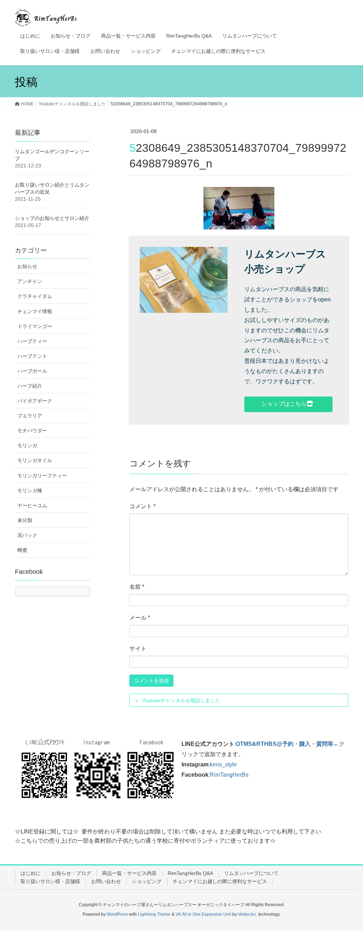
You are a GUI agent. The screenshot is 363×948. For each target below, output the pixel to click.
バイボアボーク (34, 401)
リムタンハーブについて (251, 873)
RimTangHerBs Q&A (190, 873)
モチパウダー (32, 430)
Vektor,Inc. (247, 914)
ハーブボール (32, 371)
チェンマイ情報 (34, 311)
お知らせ (27, 266)
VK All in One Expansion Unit (203, 914)
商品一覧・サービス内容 (129, 873)
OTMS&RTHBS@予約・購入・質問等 (284, 744)
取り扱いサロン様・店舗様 (50, 881)
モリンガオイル (34, 460)
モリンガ (27, 445)
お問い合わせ (106, 881)
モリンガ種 (29, 490)
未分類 (24, 520)
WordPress (117, 914)
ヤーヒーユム (32, 505)
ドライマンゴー (34, 326)
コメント (142, 506)
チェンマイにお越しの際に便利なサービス (220, 881)
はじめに (30, 873)
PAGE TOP (347, 913)
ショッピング (147, 881)
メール (139, 618)
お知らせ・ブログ (71, 873)
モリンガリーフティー (42, 475)
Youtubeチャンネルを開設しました (181, 700)
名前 (136, 587)
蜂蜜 (22, 550)
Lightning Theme (154, 914)
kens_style (223, 764)
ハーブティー (32, 341)
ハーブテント (32, 356)
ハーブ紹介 (29, 386)
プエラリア (29, 415)
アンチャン (29, 281)
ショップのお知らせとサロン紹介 (52, 218)
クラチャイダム (34, 296)
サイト (137, 648)
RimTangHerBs (229, 775)
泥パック (27, 535)
